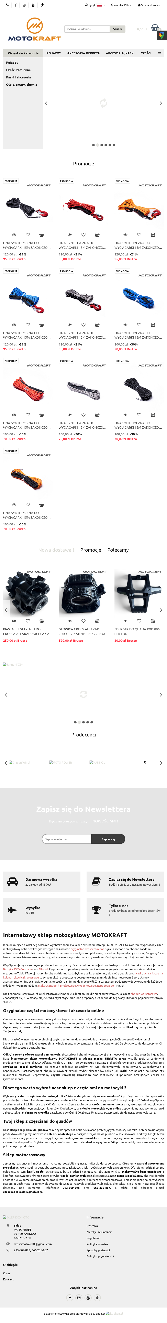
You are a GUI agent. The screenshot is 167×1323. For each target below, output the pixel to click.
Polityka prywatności (100, 1256)
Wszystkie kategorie (23, 53)
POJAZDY (53, 53)
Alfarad (43, 969)
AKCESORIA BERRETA (83, 53)
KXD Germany (23, 969)
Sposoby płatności (98, 1250)
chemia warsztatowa (144, 993)
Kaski (139, 973)
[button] (95, 1217)
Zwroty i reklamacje (99, 1232)
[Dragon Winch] (23, 762)
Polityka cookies (97, 1244)
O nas (6, 1273)
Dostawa (92, 1226)
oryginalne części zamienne (88, 949)
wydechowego (86, 985)
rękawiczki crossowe (26, 977)
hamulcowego (67, 985)
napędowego (105, 985)
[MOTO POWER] (63, 762)
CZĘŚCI (146, 53)
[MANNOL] (104, 762)
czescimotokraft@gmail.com (33, 1244)
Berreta (8, 969)
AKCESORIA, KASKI (120, 53)
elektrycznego (47, 985)
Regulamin (93, 1238)
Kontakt (8, 1279)
